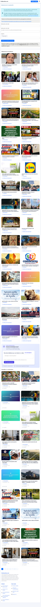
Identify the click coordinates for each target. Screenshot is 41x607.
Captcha (2, 33)
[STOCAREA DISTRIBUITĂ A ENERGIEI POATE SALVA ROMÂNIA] (30, 98)
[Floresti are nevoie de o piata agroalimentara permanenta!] (10, 315)
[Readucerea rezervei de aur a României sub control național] (10, 261)
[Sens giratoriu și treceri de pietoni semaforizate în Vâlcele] (30, 189)
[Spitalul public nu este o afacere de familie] (10, 298)
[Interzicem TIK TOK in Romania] (30, 279)
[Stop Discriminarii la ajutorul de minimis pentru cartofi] (30, 243)
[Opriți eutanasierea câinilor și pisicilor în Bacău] (10, 134)
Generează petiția (9, 362)
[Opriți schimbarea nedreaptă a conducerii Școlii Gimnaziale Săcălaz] (30, 152)
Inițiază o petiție (34, 1)
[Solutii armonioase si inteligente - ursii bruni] (30, 298)
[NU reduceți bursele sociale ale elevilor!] (10, 189)
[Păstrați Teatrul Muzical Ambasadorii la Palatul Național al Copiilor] (30, 134)
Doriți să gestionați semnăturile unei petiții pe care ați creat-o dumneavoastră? (16, 21)
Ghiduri (3, 584)
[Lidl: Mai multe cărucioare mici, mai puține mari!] (30, 170)
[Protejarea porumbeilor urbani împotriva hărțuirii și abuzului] (10, 333)
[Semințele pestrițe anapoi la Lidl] (30, 225)
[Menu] (39, 1)
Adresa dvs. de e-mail (5, 24)
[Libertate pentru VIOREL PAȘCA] (10, 79)
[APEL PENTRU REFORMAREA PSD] (30, 315)
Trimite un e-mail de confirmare (8, 40)
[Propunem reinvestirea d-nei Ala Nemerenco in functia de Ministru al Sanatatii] (10, 152)
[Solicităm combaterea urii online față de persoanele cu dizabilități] (10, 61)
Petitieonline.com (4, 1)
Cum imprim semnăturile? (33, 15)
